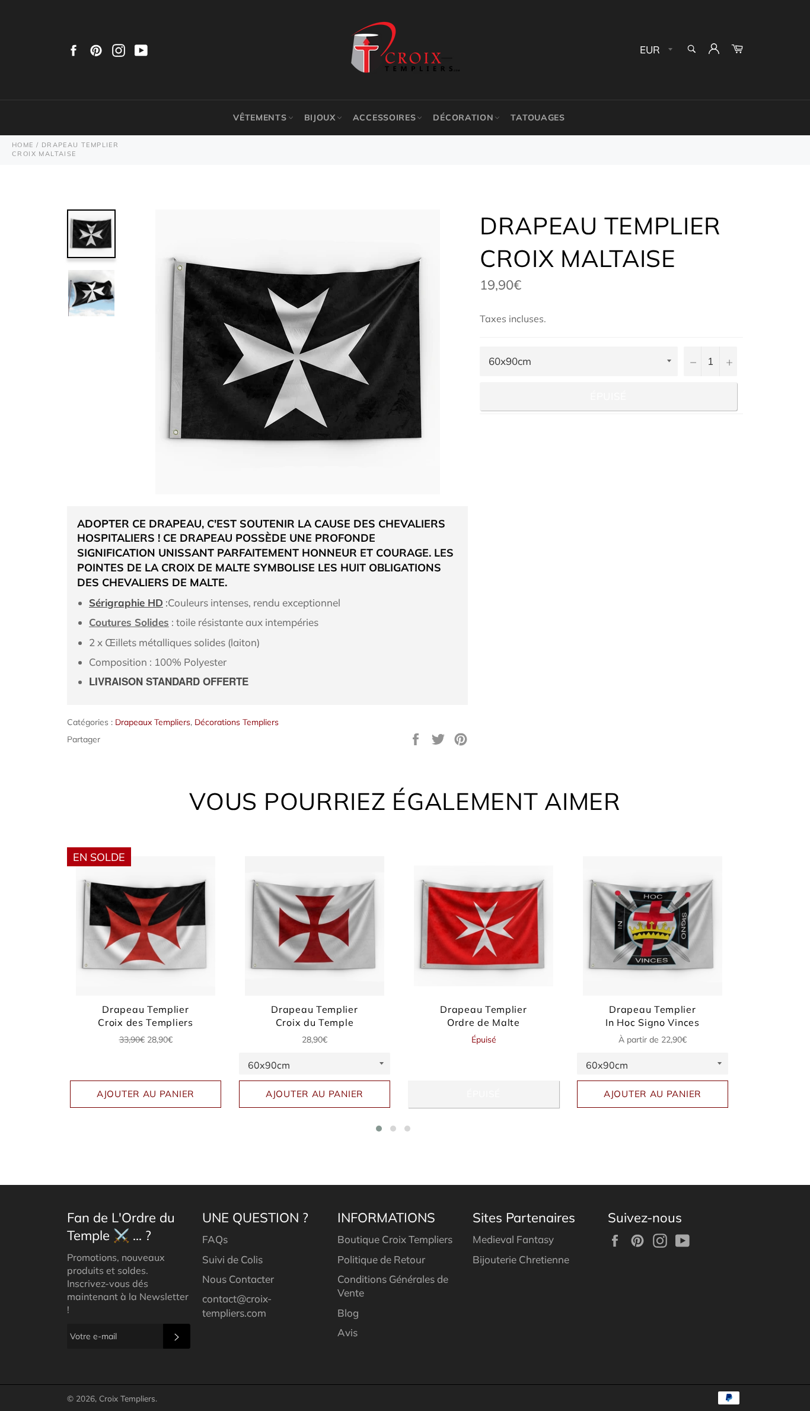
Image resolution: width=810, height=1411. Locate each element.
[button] (379, 1128)
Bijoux (320, 117)
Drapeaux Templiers (152, 722)
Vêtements (259, 117)
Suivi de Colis (232, 1259)
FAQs (215, 1239)
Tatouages (538, 117)
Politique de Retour (381, 1259)
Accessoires (384, 117)
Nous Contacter (238, 1279)
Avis (347, 1332)
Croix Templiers (127, 1398)
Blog (348, 1313)
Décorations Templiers (236, 722)
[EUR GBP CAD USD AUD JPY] (655, 50)
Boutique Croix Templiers (394, 1239)
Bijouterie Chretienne (521, 1259)
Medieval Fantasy (513, 1239)
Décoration (463, 117)
